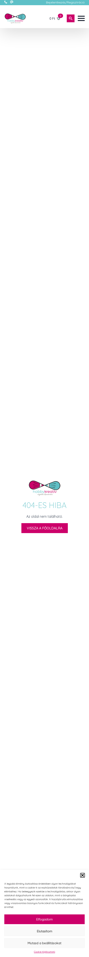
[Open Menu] (81, 18)
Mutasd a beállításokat (44, 943)
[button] (82, 875)
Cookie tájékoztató (44, 951)
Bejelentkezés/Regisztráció (65, 2)
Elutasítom (44, 931)
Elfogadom (44, 919)
